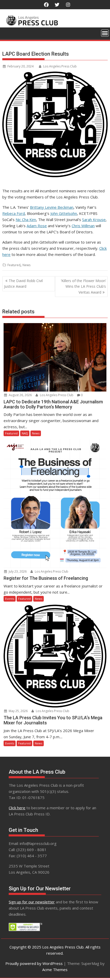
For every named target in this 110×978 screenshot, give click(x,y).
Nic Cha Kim (26, 219)
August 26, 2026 (20, 395)
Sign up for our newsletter (32, 901)
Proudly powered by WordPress (34, 963)
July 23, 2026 (17, 571)
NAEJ (25, 433)
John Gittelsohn (63, 213)
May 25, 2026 (18, 711)
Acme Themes (55, 969)
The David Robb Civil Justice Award (23, 283)
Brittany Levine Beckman (51, 207)
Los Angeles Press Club (60, 66)
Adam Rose (37, 225)
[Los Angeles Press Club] (54, 24)
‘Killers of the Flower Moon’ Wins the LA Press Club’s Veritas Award (83, 286)
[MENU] (105, 33)
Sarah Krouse (94, 219)
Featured (13, 265)
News (26, 265)
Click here (17, 807)
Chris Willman (83, 225)
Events (9, 599)
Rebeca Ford (13, 213)
